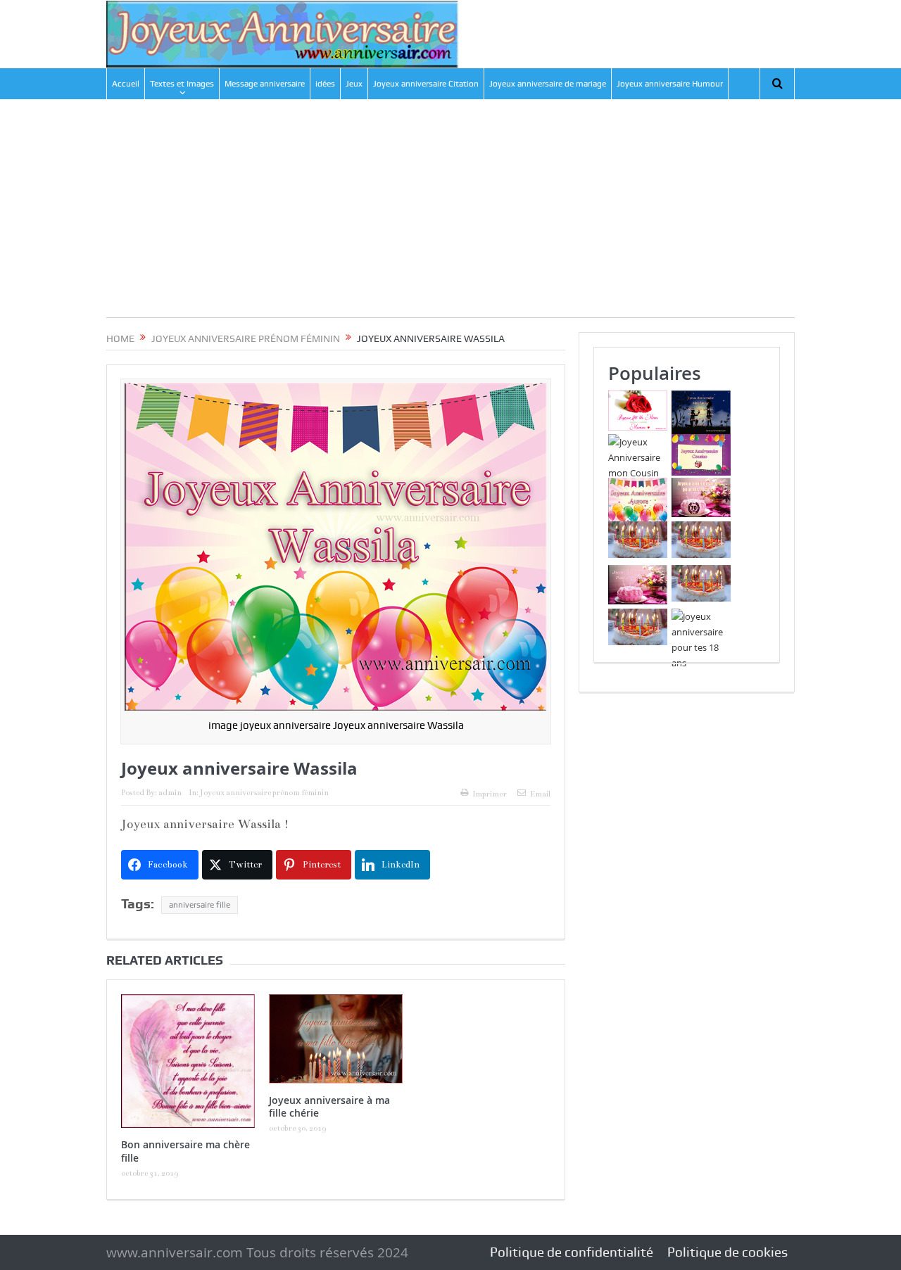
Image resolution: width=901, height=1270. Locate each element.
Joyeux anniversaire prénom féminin (264, 792)
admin (170, 792)
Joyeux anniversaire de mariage (547, 84)
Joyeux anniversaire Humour (670, 84)
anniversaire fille (199, 905)
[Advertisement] (450, 218)
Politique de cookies (727, 1252)
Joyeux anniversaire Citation (426, 84)
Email (540, 794)
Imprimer (489, 794)
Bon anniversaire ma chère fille (185, 1151)
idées (325, 84)
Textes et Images (182, 84)
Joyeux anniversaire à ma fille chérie (329, 1106)
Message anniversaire (265, 84)
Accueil (125, 84)
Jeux (354, 84)
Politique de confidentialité (571, 1252)
